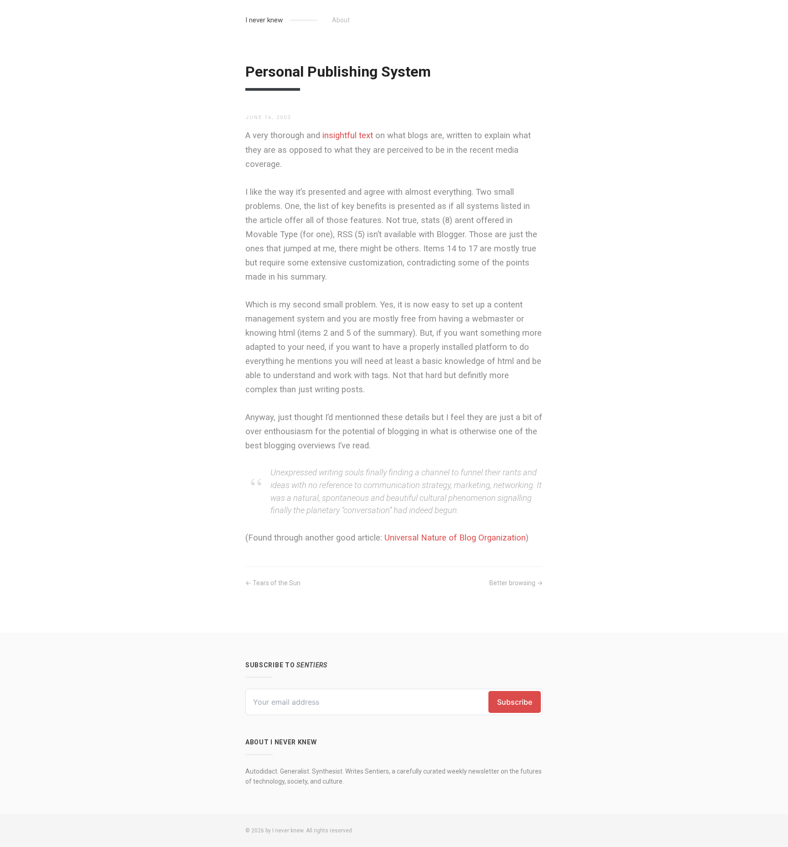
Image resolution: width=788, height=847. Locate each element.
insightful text (347, 135)
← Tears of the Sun (273, 583)
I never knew (264, 20)
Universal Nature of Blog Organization (455, 537)
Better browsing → (516, 583)
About (341, 20)
